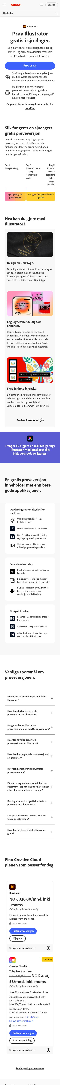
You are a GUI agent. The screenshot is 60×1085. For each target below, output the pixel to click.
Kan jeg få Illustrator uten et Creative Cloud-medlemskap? (26, 817)
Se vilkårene (32, 1017)
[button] (41, 4)
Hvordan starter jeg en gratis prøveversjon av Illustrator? (22, 713)
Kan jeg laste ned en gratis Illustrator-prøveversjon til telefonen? (26, 803)
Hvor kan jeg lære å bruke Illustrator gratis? (26, 832)
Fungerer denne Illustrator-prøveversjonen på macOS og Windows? (28, 727)
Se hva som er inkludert (21, 1020)
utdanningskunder (33, 104)
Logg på (51, 5)
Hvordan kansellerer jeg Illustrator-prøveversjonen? (25, 770)
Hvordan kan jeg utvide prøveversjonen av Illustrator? (28, 756)
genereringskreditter (36, 547)
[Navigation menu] (4, 5)
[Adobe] (15, 5)
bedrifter (30, 108)
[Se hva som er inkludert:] (48, 948)
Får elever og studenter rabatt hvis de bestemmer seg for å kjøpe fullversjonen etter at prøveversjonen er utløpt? (28, 787)
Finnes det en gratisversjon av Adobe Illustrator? (26, 698)
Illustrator (8, 13)
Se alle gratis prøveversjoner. (30, 1068)
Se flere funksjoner (28, 420)
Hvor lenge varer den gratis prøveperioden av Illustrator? (22, 741)
